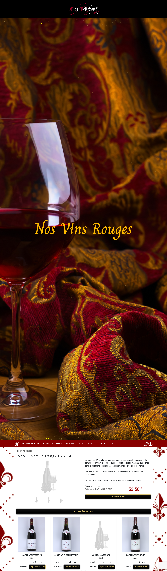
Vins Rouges (28, 443)
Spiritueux (109, 443)
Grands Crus (57, 443)
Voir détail (23, 567)
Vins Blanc (43, 443)
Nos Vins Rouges (24, 451)
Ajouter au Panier (118, 497)
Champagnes (73, 443)
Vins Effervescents (92, 443)
